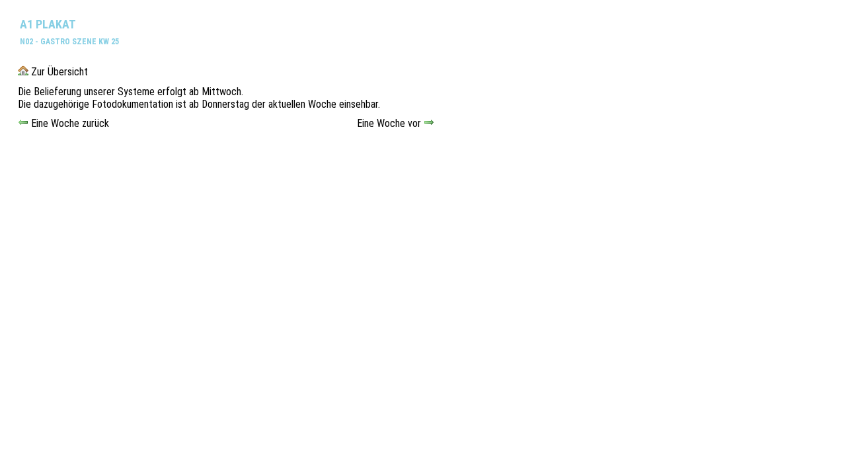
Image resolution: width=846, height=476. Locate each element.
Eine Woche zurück (68, 123)
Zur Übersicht (58, 71)
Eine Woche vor (390, 123)
